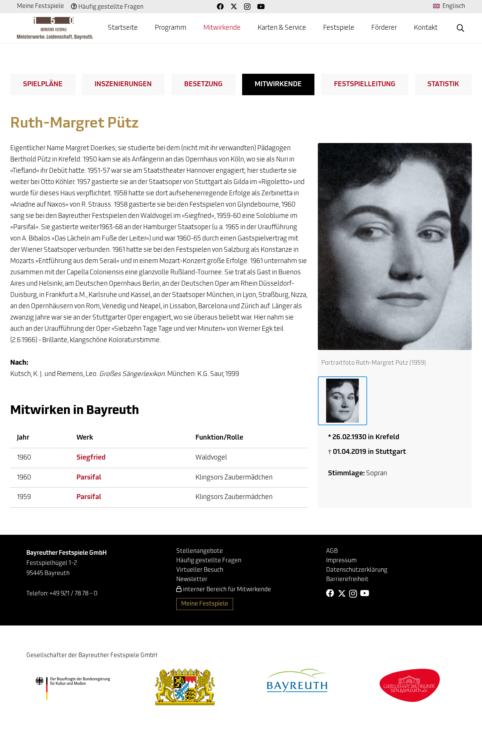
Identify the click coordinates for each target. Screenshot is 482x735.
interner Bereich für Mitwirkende (227, 590)
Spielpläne (43, 84)
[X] (233, 6)
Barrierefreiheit (347, 580)
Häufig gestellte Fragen (110, 7)
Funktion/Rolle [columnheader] (219, 438)
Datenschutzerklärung (356, 570)
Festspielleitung (364, 84)
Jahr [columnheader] (23, 438)
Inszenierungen (123, 84)
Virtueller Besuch (199, 570)
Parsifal (88, 478)
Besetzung (203, 84)
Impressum (341, 561)
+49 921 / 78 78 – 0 (73, 594)
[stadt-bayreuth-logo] (297, 680)
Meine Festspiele (40, 6)
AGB (332, 551)
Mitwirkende (278, 84)
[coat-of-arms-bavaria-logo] (185, 687)
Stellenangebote (199, 551)
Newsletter (191, 580)
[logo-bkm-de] (72, 688)
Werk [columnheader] (84, 438)
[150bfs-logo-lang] (55, 28)
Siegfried (90, 458)
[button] (460, 28)
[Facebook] (220, 6)
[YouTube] (261, 6)
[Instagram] (247, 7)
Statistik (443, 84)
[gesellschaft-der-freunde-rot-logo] (410, 685)
